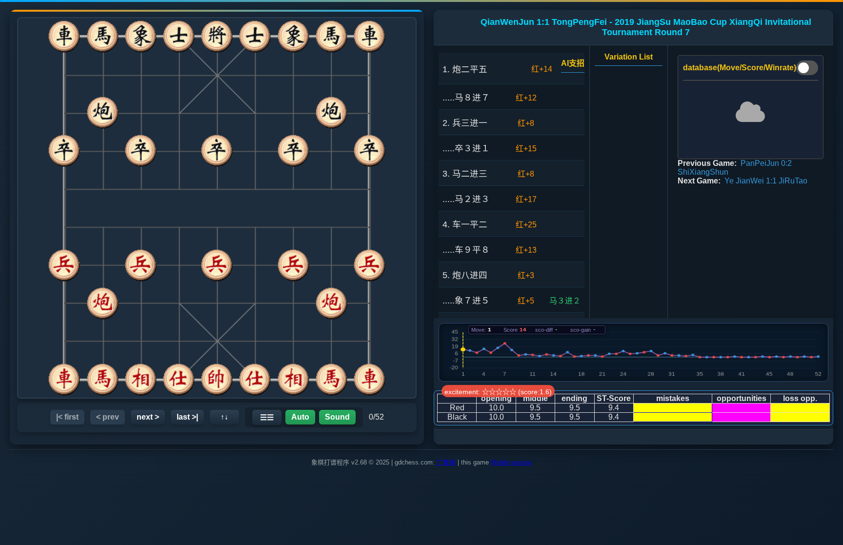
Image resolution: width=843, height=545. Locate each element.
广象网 (446, 462)
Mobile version (511, 462)
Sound (337, 417)
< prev (107, 417)
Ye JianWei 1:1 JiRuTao (765, 181)
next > (148, 417)
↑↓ (224, 417)
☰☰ (267, 417)
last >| (187, 417)
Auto (300, 417)
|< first (67, 417)
